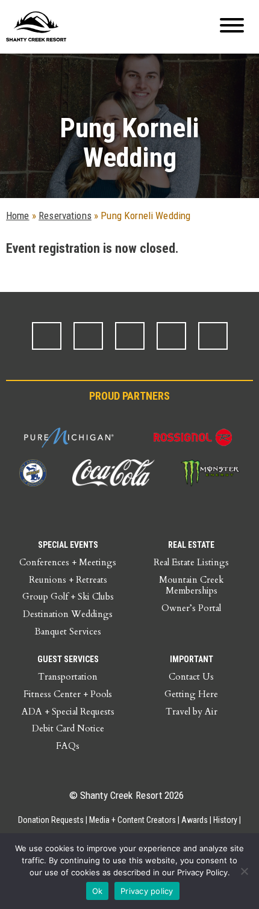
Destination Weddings (68, 614)
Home (18, 215)
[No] (244, 871)
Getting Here (191, 694)
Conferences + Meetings (67, 562)
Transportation (68, 677)
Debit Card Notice (68, 728)
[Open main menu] (232, 27)
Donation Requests (51, 820)
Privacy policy (146, 891)
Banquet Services (68, 631)
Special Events (68, 545)
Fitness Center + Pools (67, 694)
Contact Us (191, 677)
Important (191, 659)
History (225, 820)
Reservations (65, 215)
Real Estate (191, 545)
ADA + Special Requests (68, 712)
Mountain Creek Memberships (191, 585)
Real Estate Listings (191, 562)
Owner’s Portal (191, 608)
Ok (97, 891)
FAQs (68, 746)
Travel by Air (191, 712)
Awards (194, 820)
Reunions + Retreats (68, 580)
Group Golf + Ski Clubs (68, 597)
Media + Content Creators (132, 820)
